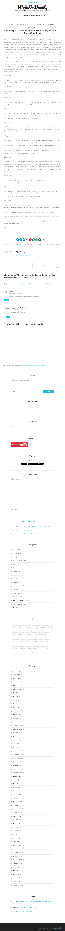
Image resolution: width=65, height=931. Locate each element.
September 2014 (17, 772)
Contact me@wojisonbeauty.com (32, 16)
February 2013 (16, 841)
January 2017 (16, 685)
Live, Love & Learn (18, 586)
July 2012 (15, 867)
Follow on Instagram (34, 411)
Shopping (56, 244)
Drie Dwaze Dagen (26, 55)
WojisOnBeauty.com (32, 27)
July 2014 (15, 780)
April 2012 (15, 878)
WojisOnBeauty (32, 7)
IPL (13, 641)
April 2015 (15, 747)
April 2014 (15, 791)
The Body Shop (32, 648)
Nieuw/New (51, 24)
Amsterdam (10, 244)
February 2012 (17, 885)
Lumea (35, 641)
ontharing (36, 645)
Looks (44, 24)
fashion (32, 244)
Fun (34, 24)
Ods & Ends (16, 597)
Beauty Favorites (17, 553)
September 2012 (17, 860)
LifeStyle (39, 24)
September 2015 (17, 729)
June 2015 (15, 740)
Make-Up (48, 641)
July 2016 (15, 693)
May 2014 (15, 787)
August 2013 (16, 820)
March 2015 (16, 751)
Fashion (29, 24)
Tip (40, 648)
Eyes (14, 631)
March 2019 (16, 671)
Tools (46, 648)
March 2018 (16, 678)
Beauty (13, 24)
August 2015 (16, 733)
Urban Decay (23, 652)
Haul (40, 244)
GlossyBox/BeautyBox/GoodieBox (35, 634)
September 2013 (17, 816)
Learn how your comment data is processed (35, 366)
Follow (13, 427)
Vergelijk (32, 652)
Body (20, 244)
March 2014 (16, 794)
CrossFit (15, 564)
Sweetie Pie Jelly (22, 180)
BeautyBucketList (21, 24)
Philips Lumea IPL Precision (20, 600)
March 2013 (16, 838)
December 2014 (17, 762)
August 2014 (16, 776)
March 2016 (16, 707)
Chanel (36, 627)
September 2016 (17, 689)
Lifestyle (48, 244)
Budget (21, 627)
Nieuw (52, 244)
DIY (14, 568)
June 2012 (15, 870)
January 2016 (16, 714)
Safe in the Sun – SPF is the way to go (22, 530)
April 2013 (15, 834)
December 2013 (17, 805)
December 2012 (17, 849)
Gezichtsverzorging (18, 634)
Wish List (48, 652)
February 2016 (16, 711)
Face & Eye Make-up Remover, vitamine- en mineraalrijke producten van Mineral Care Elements (49, 266)
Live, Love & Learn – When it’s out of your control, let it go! (28, 534)
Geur (46, 631)
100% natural (16, 624)
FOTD (35, 244)
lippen (27, 641)
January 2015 (16, 758)
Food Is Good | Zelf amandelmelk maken (28, 907)
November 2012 (17, 852)
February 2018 (16, 682)
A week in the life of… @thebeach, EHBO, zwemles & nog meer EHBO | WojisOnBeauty (33, 284)
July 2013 (15, 823)
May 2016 (15, 700)
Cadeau (24, 244)
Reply (6, 300)
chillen (27, 244)
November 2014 (17, 765)
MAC (41, 641)
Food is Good (16, 575)
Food (28, 631)
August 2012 (16, 863)
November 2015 (17, 722)
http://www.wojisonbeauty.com (24, 255)
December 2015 (17, 718)
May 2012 (15, 874)
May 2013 (15, 831)
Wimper (40, 652)
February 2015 (17, 754)
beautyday (15, 244)
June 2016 (15, 696)
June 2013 (15, 827)
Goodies (15, 638)
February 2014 (17, 798)
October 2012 (16, 856)
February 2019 (16, 675)
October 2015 (16, 725)
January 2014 (16, 802)
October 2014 (16, 769)
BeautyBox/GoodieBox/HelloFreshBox (23, 557)
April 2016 (15, 704)
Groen (22, 638)
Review (15, 648)
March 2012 (16, 881)
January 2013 (16, 845)
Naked (21, 645)
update (14, 652)
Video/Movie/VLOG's (18, 604)
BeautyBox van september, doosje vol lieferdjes (15, 265)
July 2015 (15, 736)
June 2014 (15, 783)
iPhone (43, 244)
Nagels (14, 645)
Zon (14, 655)
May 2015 (15, 743)
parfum (44, 645)
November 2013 (17, 809)
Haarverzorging (32, 638)
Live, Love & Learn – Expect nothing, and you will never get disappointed (32, 526)
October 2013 (16, 812)
